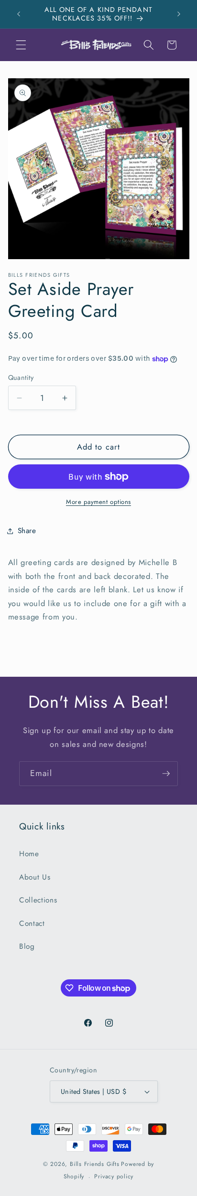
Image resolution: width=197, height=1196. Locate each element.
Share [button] (27, 530)
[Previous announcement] (18, 13)
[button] (21, 44)
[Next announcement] (178, 13)
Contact (32, 923)
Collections (38, 900)
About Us (34, 877)
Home (29, 854)
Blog (27, 946)
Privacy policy (113, 1176)
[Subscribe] (165, 773)
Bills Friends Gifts (95, 1164)
